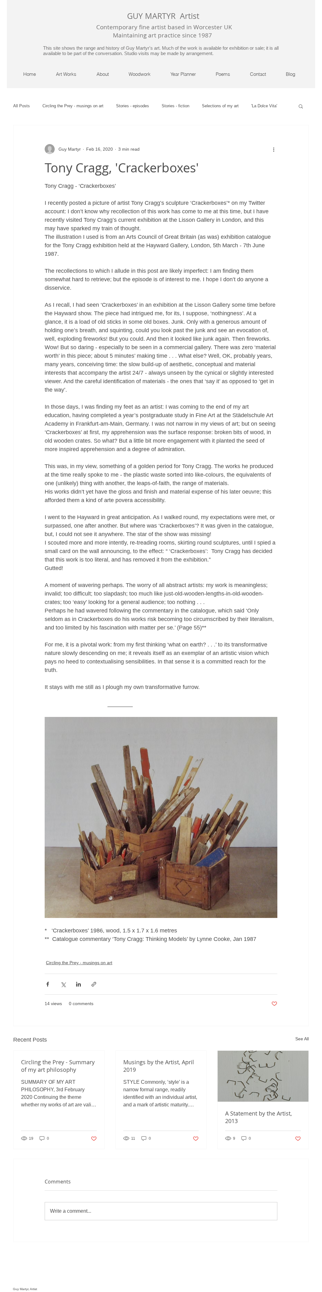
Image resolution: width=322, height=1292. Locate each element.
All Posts (21, 105)
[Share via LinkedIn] (78, 984)
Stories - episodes (132, 105)
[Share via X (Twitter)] (63, 984)
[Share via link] (94, 984)
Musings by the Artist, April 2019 (158, 1065)
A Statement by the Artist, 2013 (258, 1117)
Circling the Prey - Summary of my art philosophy (58, 1065)
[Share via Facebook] (48, 984)
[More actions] (273, 149)
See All (302, 1038)
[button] (301, 106)
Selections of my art (220, 105)
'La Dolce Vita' (264, 105)
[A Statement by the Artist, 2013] (263, 1076)
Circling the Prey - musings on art (72, 105)
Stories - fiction (175, 105)
